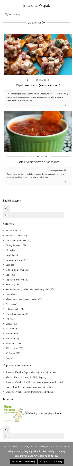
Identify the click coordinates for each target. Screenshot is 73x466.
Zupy (8, 358)
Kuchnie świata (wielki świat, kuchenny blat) (45, 94)
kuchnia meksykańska (46, 97)
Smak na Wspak (36, 5)
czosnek (37, 174)
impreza (33, 97)
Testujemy (11, 328)
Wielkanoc (11, 343)
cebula (30, 174)
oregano (10, 177)
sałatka (60, 97)
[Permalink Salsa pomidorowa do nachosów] (38, 131)
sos (46, 177)
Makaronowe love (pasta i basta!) (22, 299)
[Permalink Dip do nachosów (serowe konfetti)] (38, 54)
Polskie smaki (12, 308)
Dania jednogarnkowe (16, 240)
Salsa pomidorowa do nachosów (38, 162)
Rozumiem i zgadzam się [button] (23, 461)
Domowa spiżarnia (14, 260)
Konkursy (10, 284)
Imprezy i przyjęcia (18, 94)
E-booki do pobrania (15, 269)
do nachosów (23, 97)
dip (43, 174)
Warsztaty (10, 338)
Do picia (10, 255)
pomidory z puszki (30, 177)
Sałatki (9, 323)
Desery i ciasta (13, 245)
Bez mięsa (11, 230)
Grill (8, 274)
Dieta (8, 250)
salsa (41, 177)
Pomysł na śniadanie (15, 313)
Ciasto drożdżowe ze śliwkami (38, 391)
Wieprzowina (12, 348)
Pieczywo (10, 304)
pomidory (18, 177)
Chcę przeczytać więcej (51, 461)
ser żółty (29, 100)
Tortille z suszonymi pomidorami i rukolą (44, 382)
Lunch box (11, 294)
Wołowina (10, 353)
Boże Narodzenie (14, 235)
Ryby (8, 318)
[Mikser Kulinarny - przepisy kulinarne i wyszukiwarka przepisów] (14, 413)
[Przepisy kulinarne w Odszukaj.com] (43, 413)
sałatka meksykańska (16, 100)
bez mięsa (22, 174)
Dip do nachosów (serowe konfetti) (38, 85)
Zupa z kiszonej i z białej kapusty (40, 372)
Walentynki (11, 333)
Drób (8, 264)
